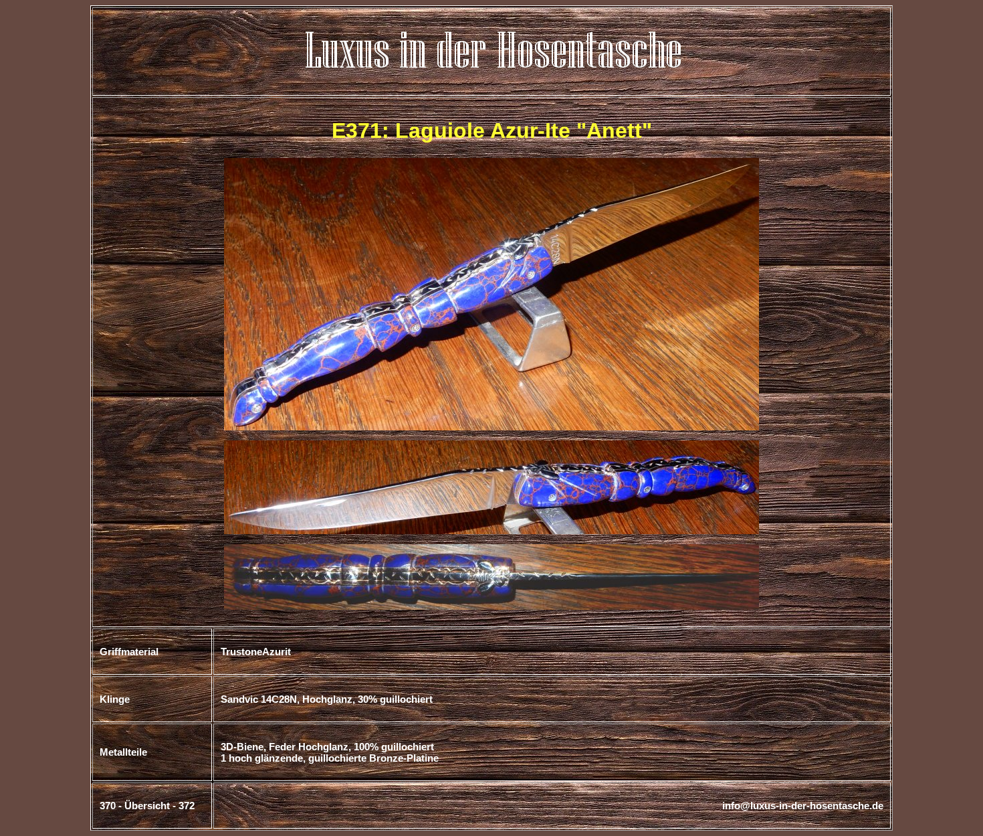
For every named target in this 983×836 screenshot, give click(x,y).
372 (187, 805)
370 (108, 805)
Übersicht (147, 805)
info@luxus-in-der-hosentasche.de (802, 805)
